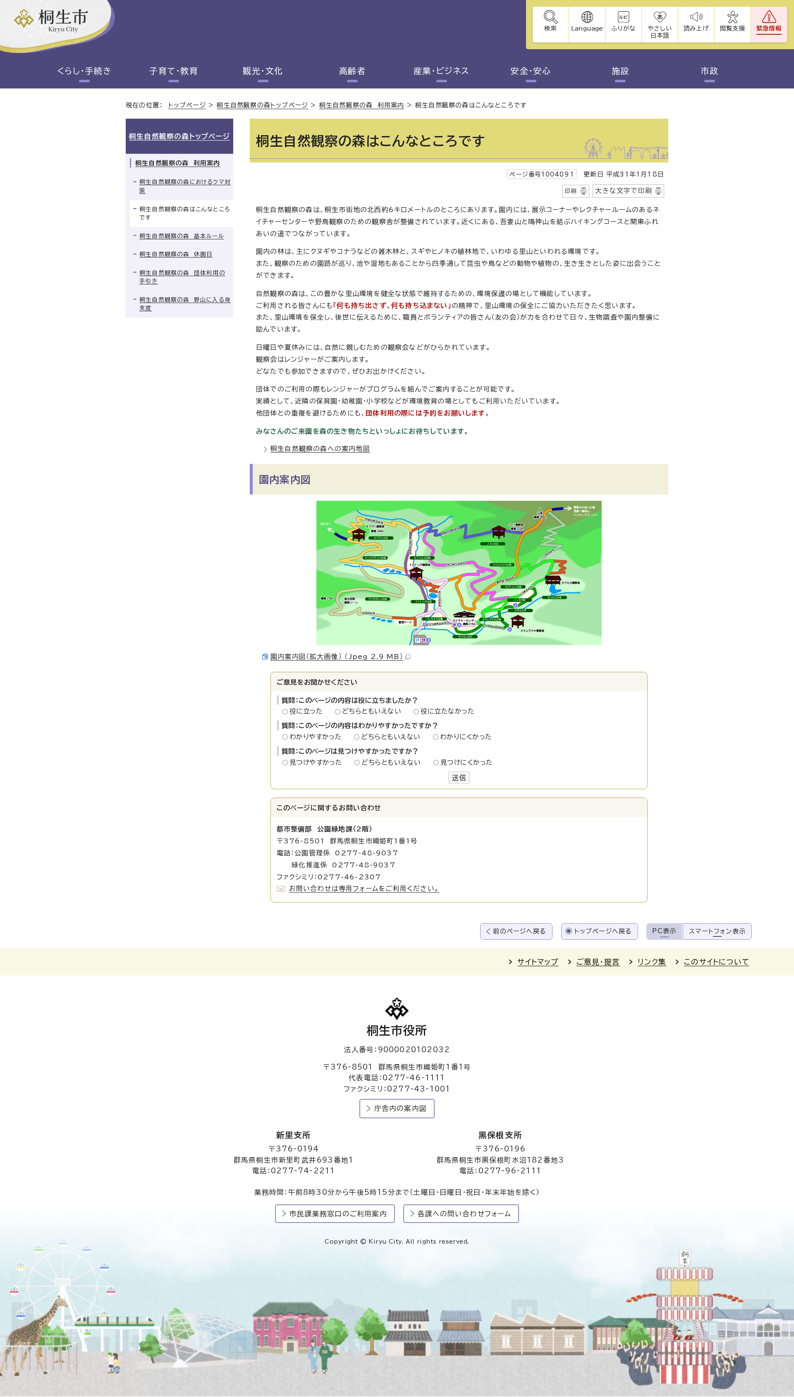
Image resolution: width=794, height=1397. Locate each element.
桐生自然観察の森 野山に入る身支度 (185, 304)
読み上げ (696, 28)
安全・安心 (531, 71)
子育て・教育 (173, 71)
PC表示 (664, 931)
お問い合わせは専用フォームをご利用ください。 (364, 888)
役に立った (308, 711)
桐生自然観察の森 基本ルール (181, 236)
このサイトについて (716, 961)
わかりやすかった (318, 736)
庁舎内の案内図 (400, 1108)
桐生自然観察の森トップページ (262, 105)
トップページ (187, 105)
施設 (620, 71)
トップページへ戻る (603, 931)
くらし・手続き (84, 71)
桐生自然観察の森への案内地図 (320, 448)
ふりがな (623, 28)
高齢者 (352, 71)
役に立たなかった (447, 711)
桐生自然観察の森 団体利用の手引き (182, 277)
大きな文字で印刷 (623, 190)
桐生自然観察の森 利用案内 (361, 105)
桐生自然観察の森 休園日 (176, 254)
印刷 (571, 191)
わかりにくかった (466, 736)
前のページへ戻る (519, 931)
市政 (710, 71)
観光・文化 (263, 71)
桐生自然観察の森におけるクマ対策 (185, 186)
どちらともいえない (374, 711)
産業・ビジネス (442, 71)
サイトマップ (537, 961)
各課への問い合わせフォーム (465, 1213)
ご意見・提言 (598, 961)
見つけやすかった (318, 762)
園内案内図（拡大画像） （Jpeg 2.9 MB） (336, 656)
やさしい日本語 (660, 31)
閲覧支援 (732, 28)
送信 (459, 777)
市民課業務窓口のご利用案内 (338, 1213)
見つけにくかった (466, 762)
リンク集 (652, 961)
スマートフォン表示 (717, 931)
